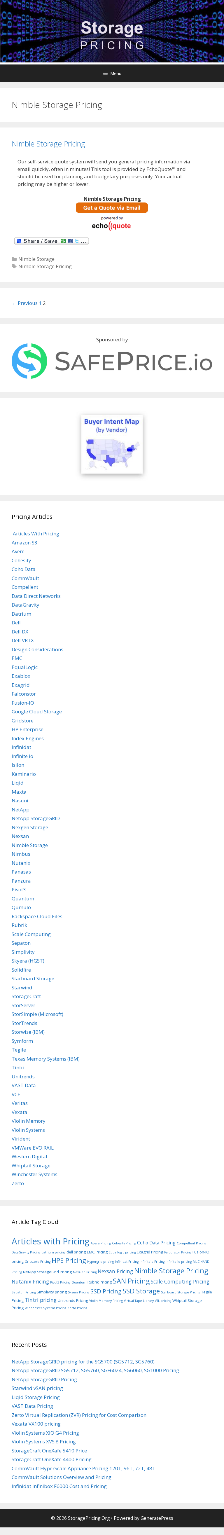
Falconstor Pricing (177, 1252)
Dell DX (20, 631)
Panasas (21, 871)
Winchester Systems (34, 1174)
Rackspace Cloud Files (37, 916)
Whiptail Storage (31, 1165)
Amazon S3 (24, 542)
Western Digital (29, 1156)
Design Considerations (37, 649)
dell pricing (76, 1252)
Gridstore (23, 720)
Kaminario (24, 774)
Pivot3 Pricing (60, 1282)
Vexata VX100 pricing (36, 1423)
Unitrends (23, 1076)
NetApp (20, 809)
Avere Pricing (101, 1243)
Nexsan (20, 836)
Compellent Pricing (191, 1243)
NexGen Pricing (85, 1272)
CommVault (25, 578)
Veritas (20, 1103)
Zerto (18, 1183)
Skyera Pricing (78, 1292)
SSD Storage (141, 1290)
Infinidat (21, 747)
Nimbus (21, 854)
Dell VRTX (23, 640)
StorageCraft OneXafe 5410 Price (49, 1450)
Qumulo (21, 907)
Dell (16, 622)
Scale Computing (31, 934)
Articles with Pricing (51, 1241)
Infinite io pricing (179, 1262)
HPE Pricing (69, 1260)
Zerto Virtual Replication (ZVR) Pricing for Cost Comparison (79, 1415)
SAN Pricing (131, 1281)
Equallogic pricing (122, 1252)
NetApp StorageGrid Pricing (47, 1271)
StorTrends (24, 1023)
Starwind (22, 987)
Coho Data (24, 569)
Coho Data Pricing (156, 1242)
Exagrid (21, 685)
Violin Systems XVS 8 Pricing (44, 1441)
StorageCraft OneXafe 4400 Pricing (52, 1459)
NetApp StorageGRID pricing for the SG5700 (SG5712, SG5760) (83, 1361)
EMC (17, 658)
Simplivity (23, 952)
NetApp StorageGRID (36, 818)
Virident (21, 1138)
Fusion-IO (23, 702)
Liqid (18, 782)
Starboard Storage (33, 978)
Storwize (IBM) (28, 1031)
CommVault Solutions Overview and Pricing (61, 1477)
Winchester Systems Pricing (45, 1308)
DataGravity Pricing (26, 1252)
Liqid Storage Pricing (36, 1397)
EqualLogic (25, 667)
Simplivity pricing (52, 1292)
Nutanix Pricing (30, 1281)
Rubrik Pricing (100, 1282)
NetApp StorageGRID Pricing (44, 1379)
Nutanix (21, 863)
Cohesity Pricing (124, 1243)
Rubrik (19, 925)
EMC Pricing (97, 1252)
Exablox (21, 676)
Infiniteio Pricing (152, 1262)
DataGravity (25, 604)
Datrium (21, 613)
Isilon (18, 765)
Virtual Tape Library (139, 1301)
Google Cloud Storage (37, 711)
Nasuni (20, 800)
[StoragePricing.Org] (112, 34)
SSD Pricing (106, 1291)
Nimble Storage (36, 259)
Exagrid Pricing (150, 1252)
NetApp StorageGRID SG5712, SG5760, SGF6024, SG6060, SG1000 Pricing (95, 1370)
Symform (22, 1041)
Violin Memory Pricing (106, 1301)
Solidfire (21, 969)
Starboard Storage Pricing (180, 1292)
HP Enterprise (27, 729)
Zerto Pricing (77, 1308)
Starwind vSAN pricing (37, 1388)
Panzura (21, 880)
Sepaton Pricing (24, 1292)
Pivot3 (19, 889)
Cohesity (21, 560)
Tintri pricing (41, 1299)
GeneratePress (157, 1518)
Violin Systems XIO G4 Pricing (45, 1432)
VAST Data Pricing (32, 1406)
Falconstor (24, 693)
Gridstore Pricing (37, 1262)
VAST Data (24, 1085)
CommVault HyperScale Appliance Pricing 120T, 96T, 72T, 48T (83, 1468)
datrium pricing (53, 1252)
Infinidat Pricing (127, 1262)
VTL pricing (163, 1301)
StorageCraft (26, 996)
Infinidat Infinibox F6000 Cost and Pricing (59, 1486)
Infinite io (22, 756)
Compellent (25, 587)
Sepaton (21, 942)
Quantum (23, 898)
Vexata (19, 1112)
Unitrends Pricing (73, 1300)
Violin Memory (29, 1120)
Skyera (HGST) (28, 960)
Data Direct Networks (36, 596)
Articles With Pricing (35, 533)
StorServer (23, 1005)
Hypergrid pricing (100, 1262)
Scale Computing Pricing (180, 1281)
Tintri (18, 1067)
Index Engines (28, 738)
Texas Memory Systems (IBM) (46, 1058)
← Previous (25, 303)
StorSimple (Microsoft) (37, 1014)
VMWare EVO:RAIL (33, 1147)
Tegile (19, 1049)
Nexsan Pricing (115, 1271)
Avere (18, 551)
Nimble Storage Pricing (48, 144)
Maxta (19, 791)
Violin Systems (28, 1130)
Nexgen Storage (30, 827)
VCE (16, 1094)
